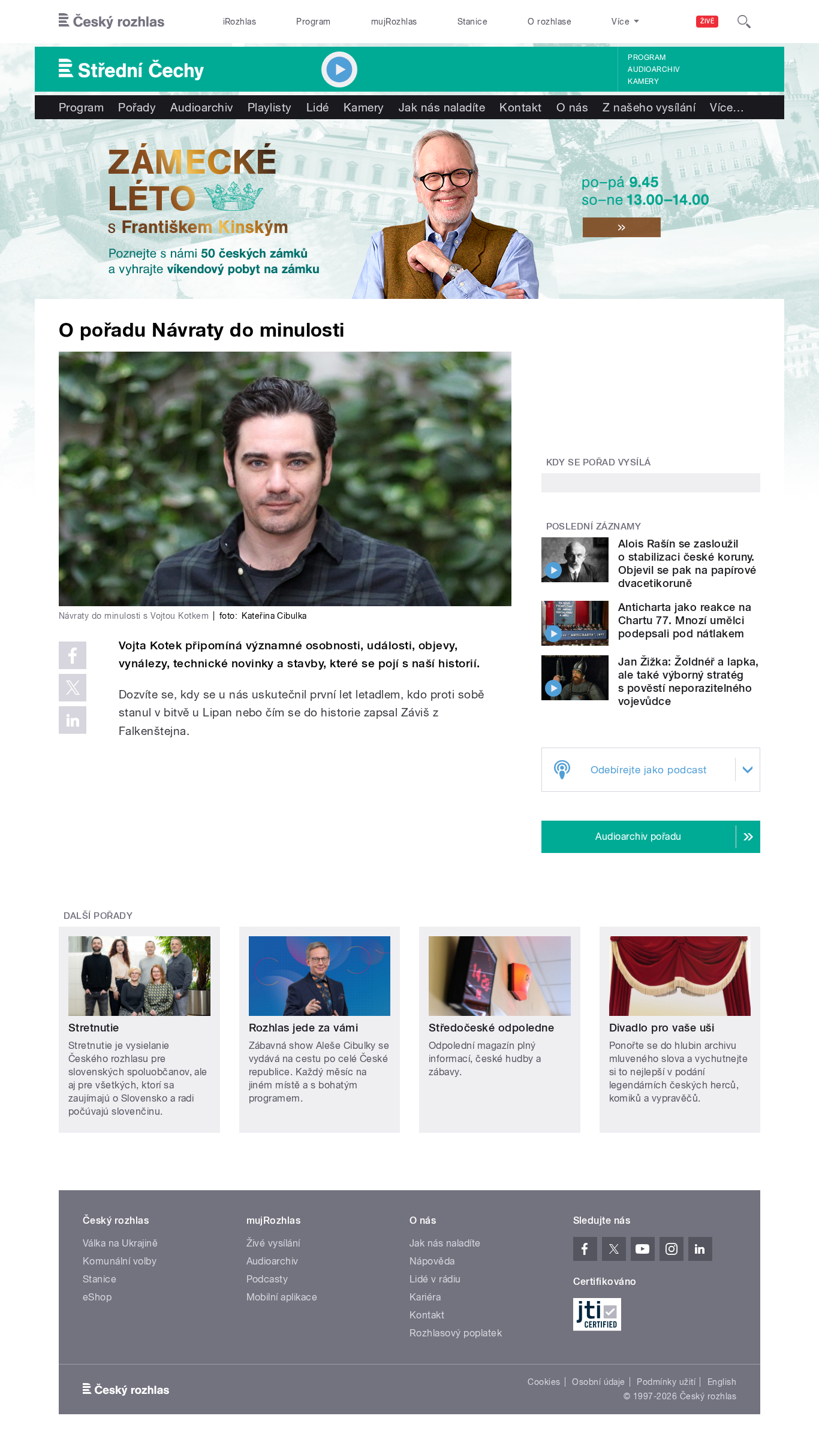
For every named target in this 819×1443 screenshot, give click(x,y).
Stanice (472, 21)
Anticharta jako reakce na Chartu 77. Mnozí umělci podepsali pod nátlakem (684, 620)
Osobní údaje (598, 1382)
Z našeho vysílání (649, 107)
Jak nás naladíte (442, 107)
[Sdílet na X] (72, 687)
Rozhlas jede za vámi (304, 1027)
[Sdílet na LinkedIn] (72, 720)
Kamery (643, 81)
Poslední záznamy (594, 526)
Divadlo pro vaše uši (662, 1027)
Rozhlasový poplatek (456, 1333)
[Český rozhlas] (111, 21)
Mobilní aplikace (282, 1297)
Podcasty (267, 1279)
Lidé (317, 107)
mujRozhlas (394, 21)
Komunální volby (119, 1261)
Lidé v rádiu (435, 1279)
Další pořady (98, 915)
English (721, 1382)
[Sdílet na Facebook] (72, 655)
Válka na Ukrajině (120, 1243)
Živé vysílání (273, 1243)
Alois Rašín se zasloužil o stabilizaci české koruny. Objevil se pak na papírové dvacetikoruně (687, 563)
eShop (97, 1297)
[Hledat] (744, 21)
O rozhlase (549, 21)
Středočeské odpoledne (491, 1027)
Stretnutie (93, 1027)
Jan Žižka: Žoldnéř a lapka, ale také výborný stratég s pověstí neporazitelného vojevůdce (688, 681)
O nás (572, 107)
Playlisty (270, 107)
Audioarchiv (653, 69)
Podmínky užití (666, 1382)
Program (313, 21)
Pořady (137, 107)
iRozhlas (240, 21)
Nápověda (432, 1261)
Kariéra (425, 1297)
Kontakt (520, 107)
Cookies (544, 1382)
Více (727, 107)
